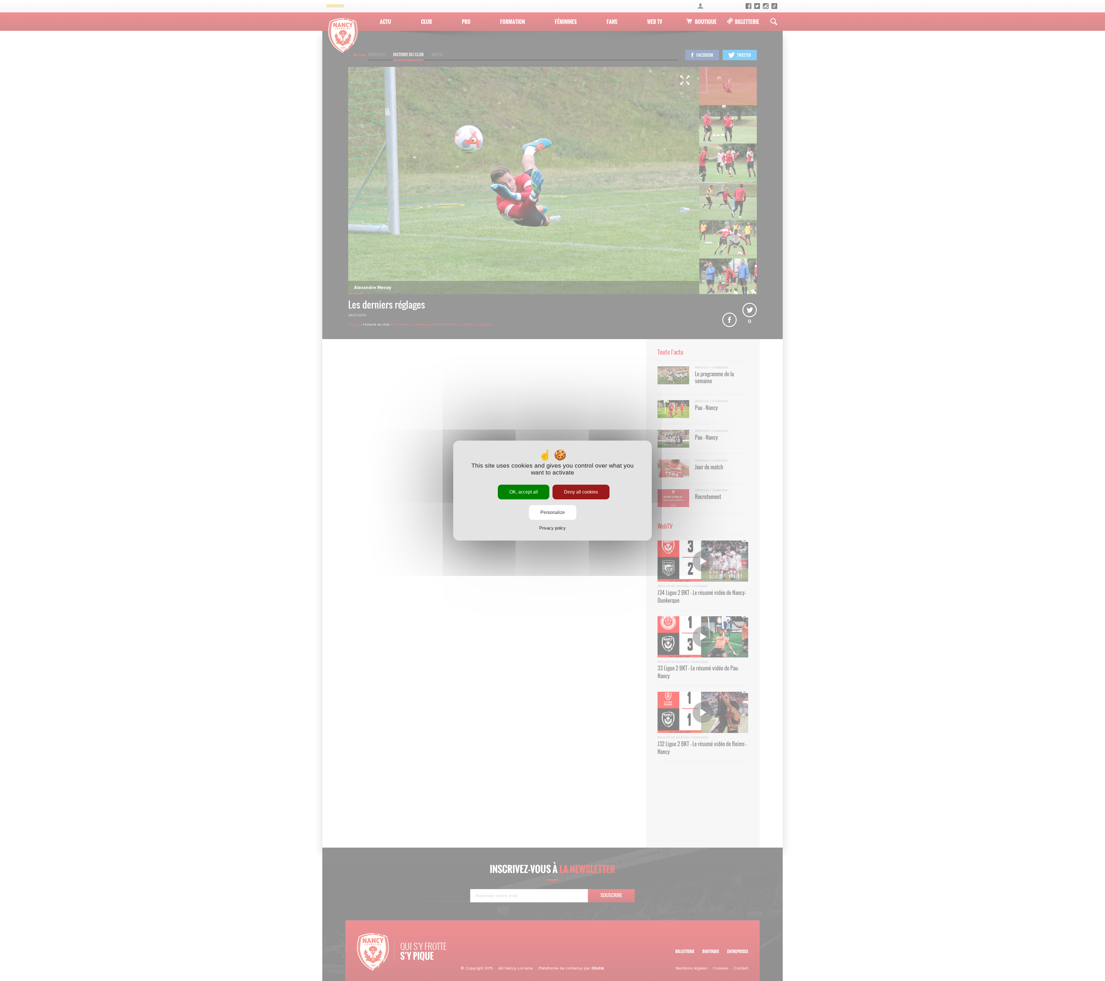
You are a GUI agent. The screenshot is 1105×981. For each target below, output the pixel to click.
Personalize (552, 512)
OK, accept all (523, 491)
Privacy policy (552, 528)
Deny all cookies (581, 491)
